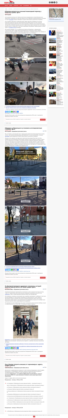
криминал (28, 349)
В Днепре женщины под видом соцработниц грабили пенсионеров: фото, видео (24, 346)
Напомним (7, 339)
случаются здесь (12, 27)
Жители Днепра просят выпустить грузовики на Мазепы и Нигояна (21, 107)
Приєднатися (43, 119)
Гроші (21, 5)
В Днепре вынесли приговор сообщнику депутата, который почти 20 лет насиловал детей (25, 344)
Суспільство (16, 5)
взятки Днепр (23, 349)
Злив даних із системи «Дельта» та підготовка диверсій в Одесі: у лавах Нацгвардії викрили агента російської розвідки (60, 51)
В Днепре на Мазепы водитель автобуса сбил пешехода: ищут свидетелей (22, 106)
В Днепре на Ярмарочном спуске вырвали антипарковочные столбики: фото (23, 268)
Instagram (50, 2)
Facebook (52, 2)
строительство (26, 271)
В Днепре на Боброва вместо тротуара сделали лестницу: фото (20, 266)
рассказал (11, 19)
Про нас (6, 5)
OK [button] (34, 416)
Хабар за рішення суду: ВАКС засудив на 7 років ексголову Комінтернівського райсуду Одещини (60, 81)
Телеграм (54, 2)
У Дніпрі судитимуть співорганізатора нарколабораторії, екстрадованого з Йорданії (60, 88)
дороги (21, 271)
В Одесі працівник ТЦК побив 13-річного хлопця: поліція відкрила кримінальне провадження (60, 65)
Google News (56, 2)
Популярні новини (53, 28)
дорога (21, 113)
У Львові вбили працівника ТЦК (55, 19)
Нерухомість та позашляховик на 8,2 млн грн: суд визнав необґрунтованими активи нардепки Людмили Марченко (60, 35)
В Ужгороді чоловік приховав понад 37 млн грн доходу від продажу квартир (60, 103)
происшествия (34, 349)
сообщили (7, 294)
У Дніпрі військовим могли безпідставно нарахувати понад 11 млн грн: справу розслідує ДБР (60, 58)
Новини (10, 5)
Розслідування (26, 5)
